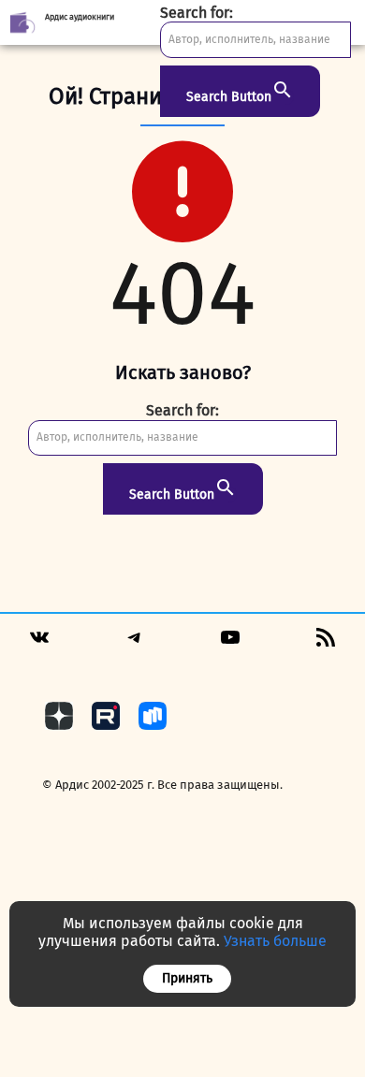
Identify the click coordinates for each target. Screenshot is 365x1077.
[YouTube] (230, 643)
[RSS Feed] (325, 643)
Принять (187, 978)
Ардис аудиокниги (79, 17)
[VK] (39, 643)
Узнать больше (275, 941)
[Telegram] (135, 643)
